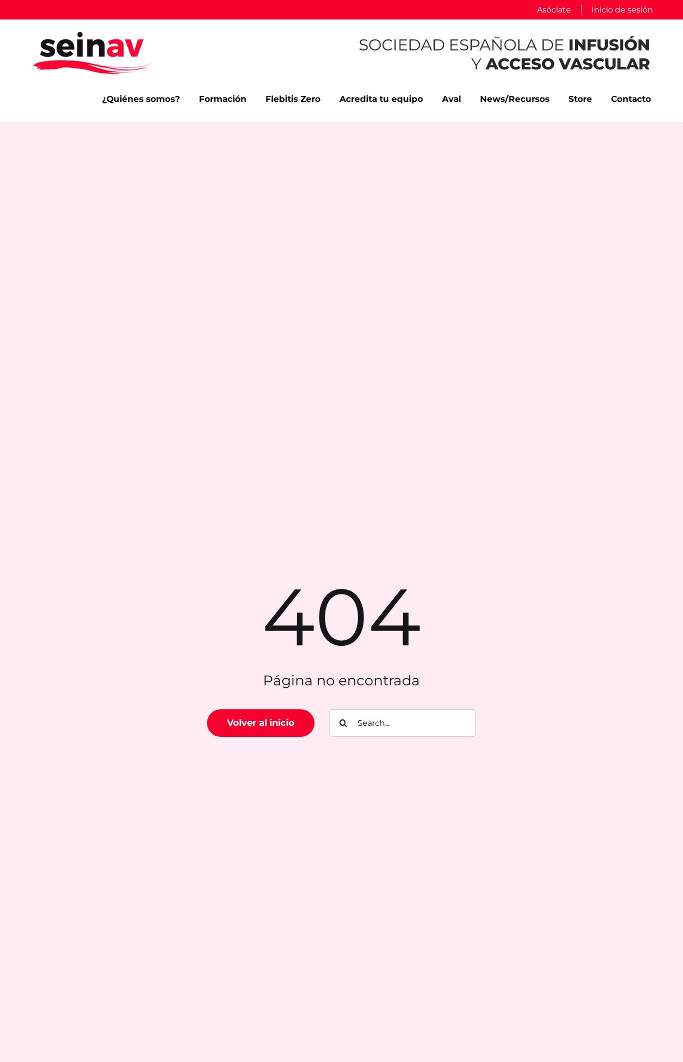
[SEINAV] (92, 33)
